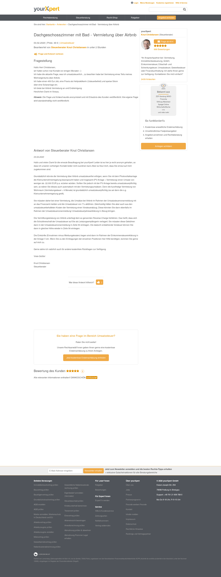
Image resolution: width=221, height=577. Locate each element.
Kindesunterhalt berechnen (75, 505)
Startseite (50, 24)
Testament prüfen (71, 510)
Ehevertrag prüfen (71, 515)
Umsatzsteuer (67, 42)
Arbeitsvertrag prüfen (42, 522)
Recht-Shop (112, 17)
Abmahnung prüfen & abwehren (77, 530)
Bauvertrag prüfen (41, 489)
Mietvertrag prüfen (41, 536)
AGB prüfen (38, 509)
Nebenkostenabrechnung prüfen (47, 546)
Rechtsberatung (50, 17)
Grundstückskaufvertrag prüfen (47, 499)
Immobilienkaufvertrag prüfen (46, 484)
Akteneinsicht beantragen (75, 520)
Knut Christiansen (150, 34)
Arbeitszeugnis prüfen (43, 527)
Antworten (61, 24)
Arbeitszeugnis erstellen (44, 532)
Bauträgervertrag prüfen (44, 494)
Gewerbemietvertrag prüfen (45, 541)
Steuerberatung (83, 17)
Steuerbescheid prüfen (73, 500)
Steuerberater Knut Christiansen (69, 47)
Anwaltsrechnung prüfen (74, 525)
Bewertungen (100, 489)
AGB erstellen (39, 504)
